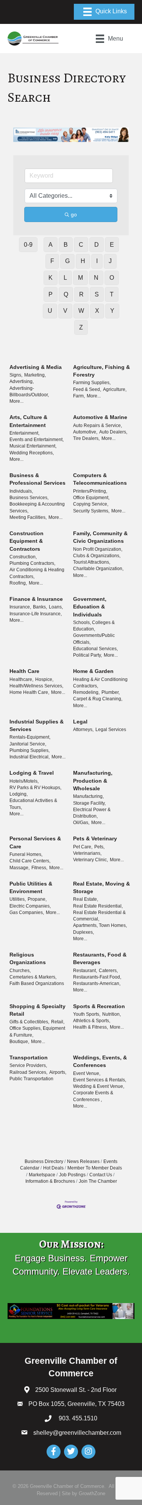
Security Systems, (91, 511)
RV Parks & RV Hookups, (35, 787)
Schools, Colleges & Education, (94, 626)
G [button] (67, 261)
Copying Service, (90, 504)
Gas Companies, (26, 912)
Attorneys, (83, 729)
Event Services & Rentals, (99, 1080)
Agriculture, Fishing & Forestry (101, 371)
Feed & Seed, (87, 389)
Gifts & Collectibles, (29, 1021)
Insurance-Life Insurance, (35, 613)
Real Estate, (85, 899)
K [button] (50, 277)
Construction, (23, 556)
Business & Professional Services (37, 479)
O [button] (111, 277)
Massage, (19, 867)
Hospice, (44, 679)
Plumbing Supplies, (29, 750)
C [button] (81, 244)
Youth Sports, (86, 1014)
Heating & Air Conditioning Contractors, (100, 683)
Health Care (24, 671)
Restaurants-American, (96, 983)
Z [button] (81, 327)
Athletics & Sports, (91, 1020)
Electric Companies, (30, 906)
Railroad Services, (28, 1072)
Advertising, (21, 381)
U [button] (50, 310)
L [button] (65, 277)
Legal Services (110, 729)
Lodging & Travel (31, 773)
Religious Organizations (27, 958)
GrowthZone (92, 1493)
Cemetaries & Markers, (32, 977)
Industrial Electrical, (29, 757)
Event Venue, (86, 1073)
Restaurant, (85, 970)
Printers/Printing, (90, 491)
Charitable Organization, (98, 568)
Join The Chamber (98, 1181)
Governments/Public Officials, (94, 639)
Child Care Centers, (29, 861)
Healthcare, (21, 679)
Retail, (57, 1021)
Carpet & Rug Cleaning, (97, 698)
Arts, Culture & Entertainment (28, 421)
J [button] (110, 261)
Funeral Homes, (25, 854)
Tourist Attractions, (91, 562)
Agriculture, (114, 389)
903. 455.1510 (77, 1418)
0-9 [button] (28, 244)
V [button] (65, 310)
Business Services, (28, 497)
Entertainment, (24, 433)
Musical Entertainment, (32, 446)
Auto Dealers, (113, 432)
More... (16, 401)
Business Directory (44, 1161)
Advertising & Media (35, 367)
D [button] (96, 244)
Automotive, (85, 432)
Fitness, (39, 867)
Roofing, (18, 583)
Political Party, (87, 655)
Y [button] (112, 310)
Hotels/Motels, (24, 781)
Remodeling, (86, 692)
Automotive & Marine (100, 417)
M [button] (80, 277)
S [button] (97, 294)
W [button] (81, 310)
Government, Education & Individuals (89, 607)
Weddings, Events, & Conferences (100, 1061)
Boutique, (19, 1041)
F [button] (52, 261)
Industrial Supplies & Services (36, 725)
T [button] (112, 294)
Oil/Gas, (81, 822)
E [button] (112, 244)
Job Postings (72, 1174)
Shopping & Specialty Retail (37, 1010)
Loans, (56, 607)
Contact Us (100, 1174)
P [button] (50, 294)
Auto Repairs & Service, (97, 425)
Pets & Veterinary (95, 838)
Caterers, (108, 970)
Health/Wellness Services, (36, 686)
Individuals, (21, 491)
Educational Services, (95, 648)
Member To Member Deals (94, 1168)
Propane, (37, 899)
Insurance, (20, 607)
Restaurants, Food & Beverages (99, 958)
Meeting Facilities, (28, 517)
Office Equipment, (91, 497)
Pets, (99, 846)
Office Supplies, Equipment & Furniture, (37, 1031)
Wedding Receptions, (31, 452)
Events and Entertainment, (36, 439)
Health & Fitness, (90, 1027)
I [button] (97, 261)
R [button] (81, 294)
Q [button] (66, 294)
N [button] (96, 277)
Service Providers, (28, 1065)
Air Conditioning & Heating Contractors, (36, 573)
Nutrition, (111, 1014)
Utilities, (17, 899)
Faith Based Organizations (36, 983)
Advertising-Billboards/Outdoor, (29, 391)
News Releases (83, 1161)
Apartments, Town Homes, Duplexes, (100, 929)
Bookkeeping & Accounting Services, (37, 507)
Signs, (15, 375)
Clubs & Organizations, (96, 555)
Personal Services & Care (35, 842)
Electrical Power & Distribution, (92, 813)
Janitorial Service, (27, 744)
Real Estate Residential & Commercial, (99, 916)
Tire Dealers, (86, 438)
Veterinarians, (87, 853)
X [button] (97, 310)
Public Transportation (31, 1078)
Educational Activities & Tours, (33, 804)
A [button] (50, 244)
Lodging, (18, 794)
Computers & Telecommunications (100, 479)
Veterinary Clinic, (90, 859)
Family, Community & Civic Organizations (100, 537)
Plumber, (110, 692)
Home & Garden (93, 671)
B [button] (66, 244)
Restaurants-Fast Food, (97, 977)
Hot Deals (53, 1168)
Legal (80, 722)
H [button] (83, 261)
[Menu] (104, 12)
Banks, (40, 607)
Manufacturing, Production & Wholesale (92, 780)
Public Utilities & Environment (30, 887)
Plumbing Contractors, (32, 563)
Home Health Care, (29, 692)
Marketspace (42, 1174)
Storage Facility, (89, 803)
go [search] (74, 214)
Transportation (28, 1057)
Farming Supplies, (92, 382)
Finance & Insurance (36, 599)
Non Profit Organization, (97, 549)
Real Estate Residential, (98, 906)
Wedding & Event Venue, (98, 1086)
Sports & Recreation (99, 1006)
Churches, (20, 970)
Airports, (57, 1072)
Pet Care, (82, 846)
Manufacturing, (88, 796)
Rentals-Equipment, (29, 737)
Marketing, (35, 375)
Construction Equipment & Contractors (26, 541)
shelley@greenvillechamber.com (77, 1432)
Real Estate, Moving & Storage (101, 887)
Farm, (79, 396)
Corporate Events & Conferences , (93, 1096)
